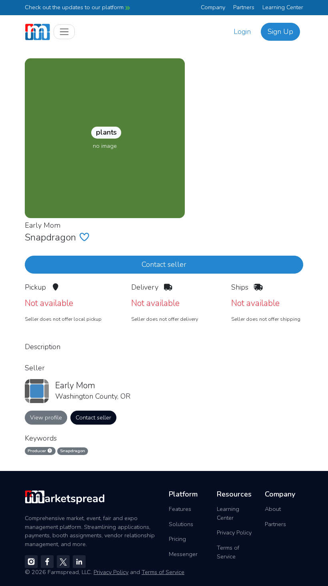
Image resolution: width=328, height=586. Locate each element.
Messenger (183, 554)
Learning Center (282, 7)
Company (213, 7)
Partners (243, 7)
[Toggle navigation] (64, 31)
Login (242, 31)
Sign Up (280, 31)
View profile (46, 417)
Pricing (177, 539)
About (273, 509)
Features (180, 509)
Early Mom (42, 225)
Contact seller (164, 264)
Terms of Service (228, 552)
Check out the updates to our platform (75, 7)
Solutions (181, 524)
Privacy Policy (234, 532)
